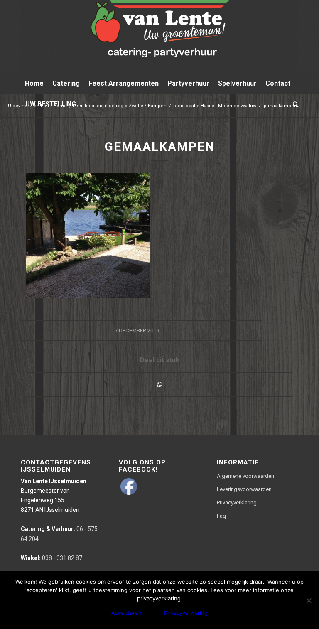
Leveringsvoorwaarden (244, 489)
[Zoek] (293, 104)
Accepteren (126, 612)
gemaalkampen (160, 146)
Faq (221, 516)
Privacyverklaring (237, 502)
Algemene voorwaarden (245, 476)
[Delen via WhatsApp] (159, 384)
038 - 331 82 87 (51, 558)
